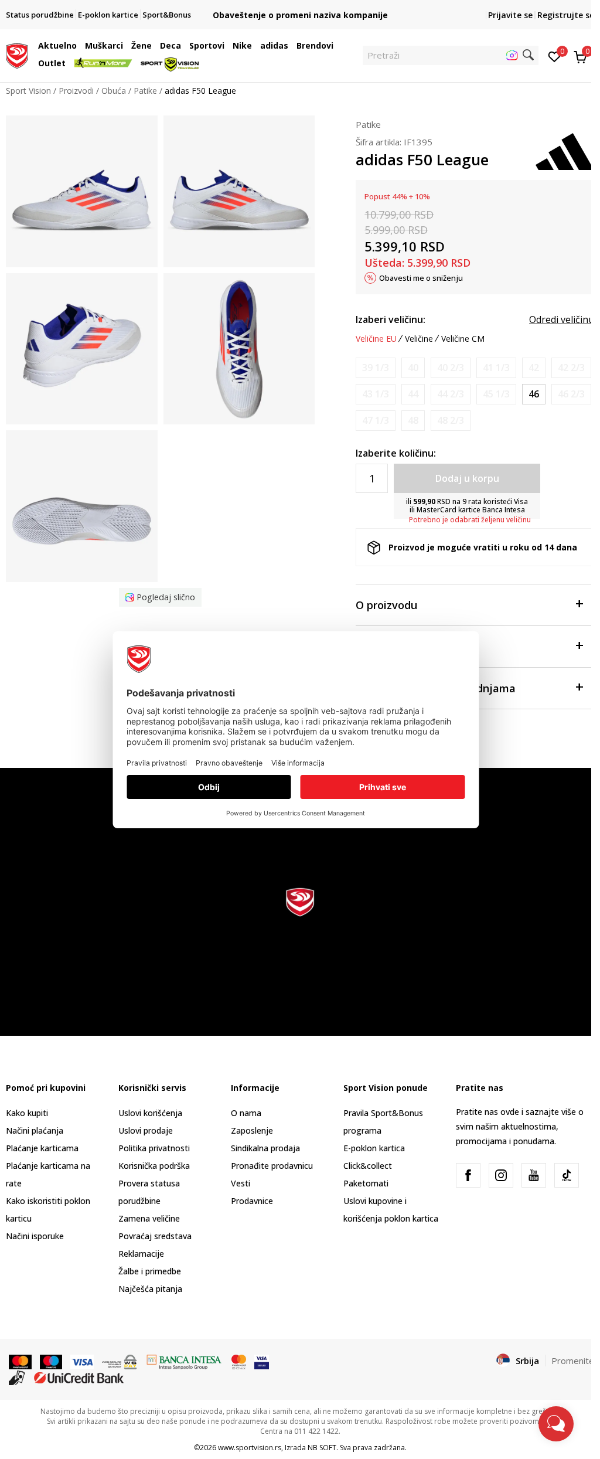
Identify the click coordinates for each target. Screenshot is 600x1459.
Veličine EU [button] (376, 339)
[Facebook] (468, 1175)
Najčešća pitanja (150, 1288)
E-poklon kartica (374, 1148)
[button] (79, 45)
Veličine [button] (419, 339)
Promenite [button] (572, 1360)
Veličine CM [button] (463, 339)
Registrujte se (565, 15)
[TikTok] (566, 1175)
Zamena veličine (149, 1218)
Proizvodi (76, 90)
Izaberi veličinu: (390, 319)
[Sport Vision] (17, 54)
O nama (246, 1112)
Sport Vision (28, 90)
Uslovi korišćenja (150, 1112)
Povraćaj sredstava (155, 1236)
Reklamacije (141, 1253)
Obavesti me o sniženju (421, 278)
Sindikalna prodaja (265, 1148)
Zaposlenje (252, 1130)
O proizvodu (386, 605)
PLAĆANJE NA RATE (302, 5)
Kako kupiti (27, 1112)
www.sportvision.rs (249, 1448)
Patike (145, 90)
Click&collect (367, 1165)
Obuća (113, 90)
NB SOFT (322, 1448)
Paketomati (365, 1183)
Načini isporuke (35, 1236)
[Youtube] (534, 1175)
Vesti (240, 1183)
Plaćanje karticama (42, 1148)
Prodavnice (252, 1200)
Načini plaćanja (34, 1130)
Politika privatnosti (154, 1148)
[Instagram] (501, 1175)
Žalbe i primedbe (149, 1271)
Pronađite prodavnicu (272, 1165)
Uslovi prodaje (145, 1130)
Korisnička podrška (154, 1165)
